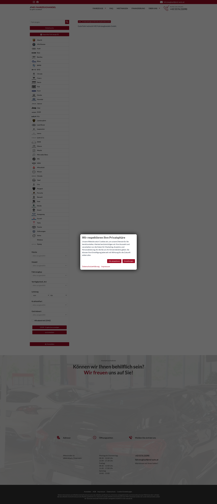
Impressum (105, 266)
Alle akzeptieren (114, 261)
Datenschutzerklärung (90, 266)
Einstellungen (128, 261)
